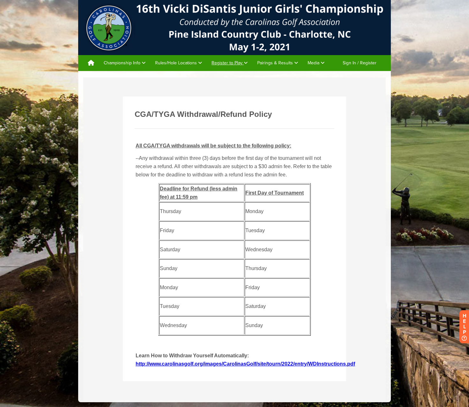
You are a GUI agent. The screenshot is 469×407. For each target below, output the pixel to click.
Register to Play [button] (228, 63)
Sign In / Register (359, 63)
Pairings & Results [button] (275, 63)
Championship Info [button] (123, 63)
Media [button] (314, 63)
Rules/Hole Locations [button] (176, 63)
